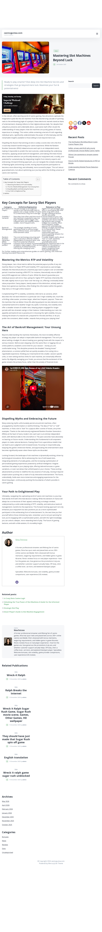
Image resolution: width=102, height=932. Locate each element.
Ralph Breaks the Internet (16, 692)
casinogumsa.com (13, 33)
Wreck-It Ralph (16, 675)
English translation (16, 757)
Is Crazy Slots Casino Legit (14, 598)
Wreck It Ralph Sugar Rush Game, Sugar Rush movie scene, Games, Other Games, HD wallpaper (16, 715)
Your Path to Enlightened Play (17, 191)
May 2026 (5, 801)
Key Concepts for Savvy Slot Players (16, 182)
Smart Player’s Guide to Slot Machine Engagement (24, 612)
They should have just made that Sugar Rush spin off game (16, 739)
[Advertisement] (51, 14)
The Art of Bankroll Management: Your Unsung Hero (23, 187)
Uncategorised (7, 852)
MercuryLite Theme (55, 863)
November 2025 (8, 821)
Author (6, 193)
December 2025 (8, 817)
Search (71, 81)
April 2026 (5, 805)
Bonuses (5, 837)
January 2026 (7, 813)
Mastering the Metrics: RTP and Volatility (20, 184)
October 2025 (7, 825)
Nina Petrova (21, 539)
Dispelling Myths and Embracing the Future (20, 189)
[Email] (16, 582)
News (4, 841)
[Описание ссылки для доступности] (33, 113)
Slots (56, 51)
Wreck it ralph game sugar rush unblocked (16, 774)
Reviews (5, 845)
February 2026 (7, 809)
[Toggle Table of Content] (37, 179)
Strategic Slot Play (11, 608)
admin (24, 679)
